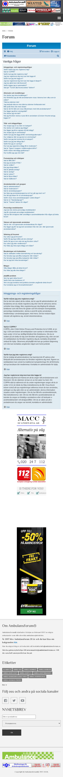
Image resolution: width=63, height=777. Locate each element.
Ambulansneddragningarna (15, 676)
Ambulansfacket (10, 673)
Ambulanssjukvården (12, 680)
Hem (3, 31)
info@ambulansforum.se (50, 646)
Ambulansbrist (30, 669)
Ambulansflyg (25, 673)
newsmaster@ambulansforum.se (41, 650)
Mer (4, 685)
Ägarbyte (7, 669)
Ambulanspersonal (37, 676)
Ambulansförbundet (42, 673)
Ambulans (17, 669)
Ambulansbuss (45, 669)
